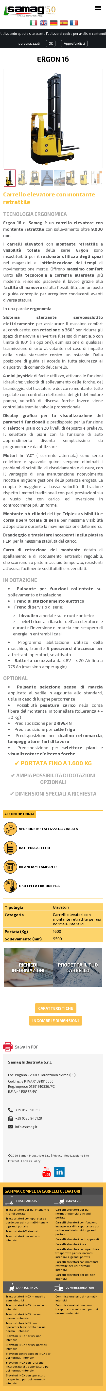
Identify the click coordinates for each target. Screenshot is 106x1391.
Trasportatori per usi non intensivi (23, 1238)
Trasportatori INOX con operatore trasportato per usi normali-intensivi (26, 1327)
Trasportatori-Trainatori (22, 1231)
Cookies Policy (30, 1160)
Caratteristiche (55, 1008)
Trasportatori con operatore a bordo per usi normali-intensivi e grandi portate (27, 1222)
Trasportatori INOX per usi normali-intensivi (23, 1316)
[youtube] (46, 1172)
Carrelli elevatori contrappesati (77, 1239)
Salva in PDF (26, 1046)
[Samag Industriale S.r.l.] (32, 11)
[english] (44, 23)
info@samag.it (26, 1126)
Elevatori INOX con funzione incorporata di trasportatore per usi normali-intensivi (28, 1366)
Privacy (57, 1155)
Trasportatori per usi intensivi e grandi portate (27, 1211)
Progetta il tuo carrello (78, 967)
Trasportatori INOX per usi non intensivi (26, 1307)
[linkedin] (59, 1172)
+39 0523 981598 (28, 1110)
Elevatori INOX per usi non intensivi (23, 1337)
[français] (74, 23)
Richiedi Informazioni (28, 967)
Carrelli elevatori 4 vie (70, 1244)
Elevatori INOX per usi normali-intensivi (27, 1346)
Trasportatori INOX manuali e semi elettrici (26, 1298)
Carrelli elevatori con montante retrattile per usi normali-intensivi (77, 1265)
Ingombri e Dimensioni (55, 1020)
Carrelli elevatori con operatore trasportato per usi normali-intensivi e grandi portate (77, 1252)
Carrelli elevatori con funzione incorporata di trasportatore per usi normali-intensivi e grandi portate (77, 1228)
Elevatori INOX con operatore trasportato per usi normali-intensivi (25, 1379)
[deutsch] (54, 23)
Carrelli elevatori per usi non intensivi (75, 1276)
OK (51, 43)
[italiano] (33, 23)
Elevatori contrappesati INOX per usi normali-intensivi (28, 1355)
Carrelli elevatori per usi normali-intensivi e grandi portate (73, 1213)
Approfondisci (74, 43)
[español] (64, 23)
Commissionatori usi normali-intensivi (76, 1298)
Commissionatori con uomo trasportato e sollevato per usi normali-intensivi (76, 1309)
